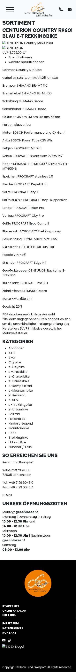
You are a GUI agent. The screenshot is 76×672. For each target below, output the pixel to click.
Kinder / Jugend (21, 423)
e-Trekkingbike (20, 404)
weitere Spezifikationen (26, 62)
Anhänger (16, 348)
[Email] (4, 640)
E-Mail (7, 495)
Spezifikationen (20, 57)
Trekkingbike (18, 437)
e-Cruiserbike (19, 376)
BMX (12, 357)
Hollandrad (17, 419)
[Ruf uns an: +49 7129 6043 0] (62, 9)
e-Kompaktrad (20, 386)
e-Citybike (17, 367)
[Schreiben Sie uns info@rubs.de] (70, 9)
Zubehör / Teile (20, 447)
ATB (12, 353)
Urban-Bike (17, 442)
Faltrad (14, 414)
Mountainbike (19, 428)
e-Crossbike (18, 372)
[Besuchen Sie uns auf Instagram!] (10, 640)
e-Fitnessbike (19, 381)
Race (12, 433)
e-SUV (13, 400)
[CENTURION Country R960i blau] (27, 43)
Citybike (15, 362)
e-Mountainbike (21, 390)
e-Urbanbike (18, 409)
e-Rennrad (17, 395)
